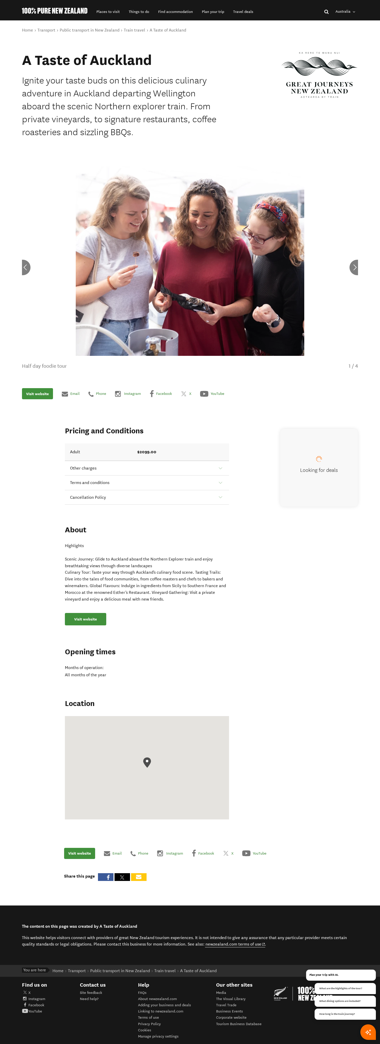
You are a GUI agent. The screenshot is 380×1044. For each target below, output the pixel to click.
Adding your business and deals (164, 1005)
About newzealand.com (157, 999)
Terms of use (148, 1017)
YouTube (35, 1011)
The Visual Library (231, 999)
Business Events (229, 1011)
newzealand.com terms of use (235, 944)
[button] (108, 11)
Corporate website (231, 1017)
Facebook (36, 1005)
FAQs (142, 993)
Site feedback (91, 993)
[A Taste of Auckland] (319, 75)
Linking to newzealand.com (160, 1011)
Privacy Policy (149, 1024)
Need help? (89, 999)
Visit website (37, 393)
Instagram (36, 999)
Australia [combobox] (344, 11)
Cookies (144, 1030)
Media (221, 993)
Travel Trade (226, 1005)
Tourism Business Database (239, 1024)
